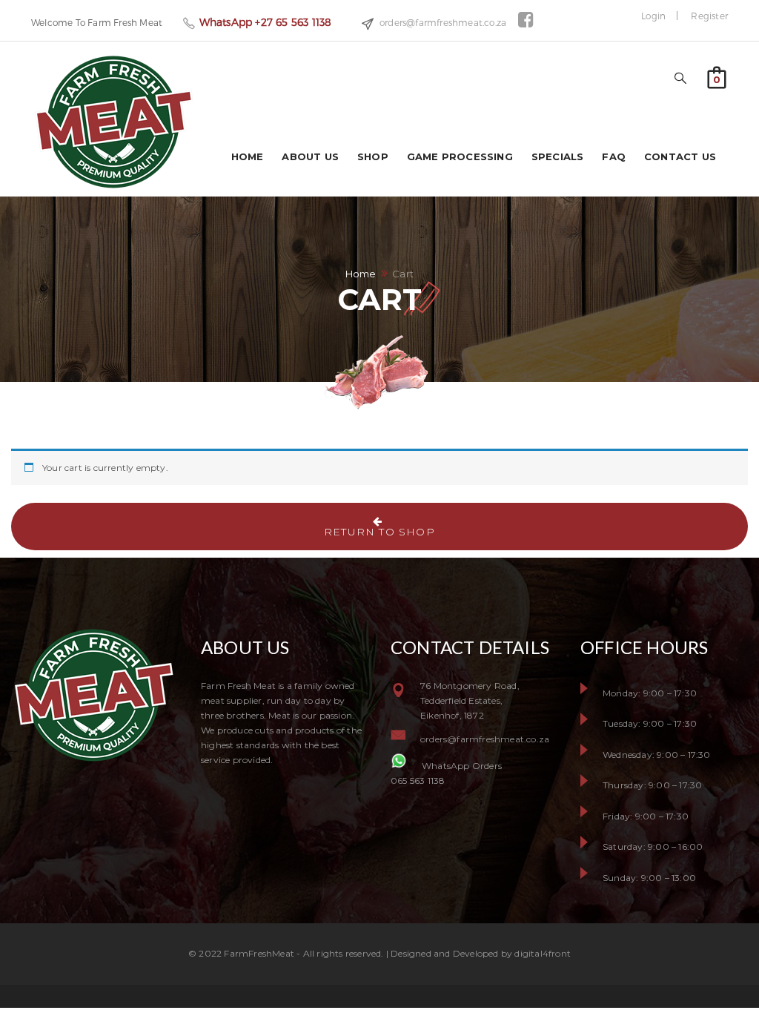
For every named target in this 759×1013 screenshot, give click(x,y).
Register (709, 15)
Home (247, 156)
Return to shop (379, 531)
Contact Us (680, 156)
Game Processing (460, 156)
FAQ (614, 156)
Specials (557, 156)
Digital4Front (542, 953)
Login (653, 15)
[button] (717, 76)
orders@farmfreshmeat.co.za (443, 22)
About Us (310, 156)
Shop (372, 156)
